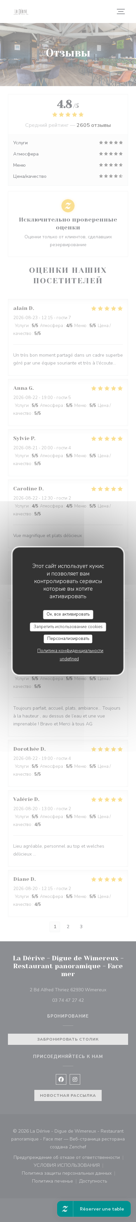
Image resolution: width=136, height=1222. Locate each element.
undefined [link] (69, 659)
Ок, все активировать (68, 614)
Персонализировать (68, 639)
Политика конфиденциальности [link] (70, 651)
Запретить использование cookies (68, 627)
